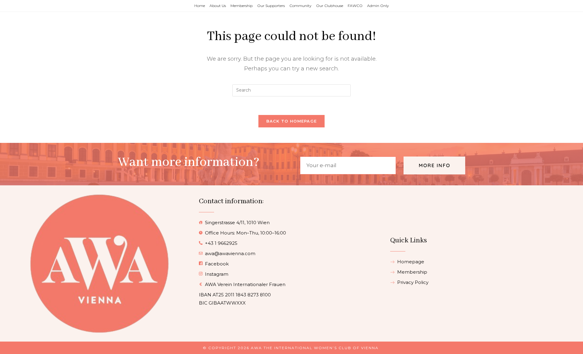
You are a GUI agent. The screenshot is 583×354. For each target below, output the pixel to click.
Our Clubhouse (329, 5)
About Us (218, 5)
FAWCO (355, 5)
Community (300, 5)
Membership (241, 5)
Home (199, 5)
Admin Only (378, 5)
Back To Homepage (291, 121)
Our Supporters (271, 5)
